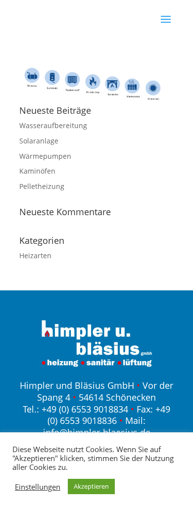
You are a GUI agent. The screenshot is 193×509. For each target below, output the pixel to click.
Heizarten (35, 255)
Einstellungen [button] (37, 486)
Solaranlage (38, 140)
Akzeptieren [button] (91, 486)
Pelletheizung (41, 186)
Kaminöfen (37, 171)
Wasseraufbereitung (53, 125)
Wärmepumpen (45, 156)
